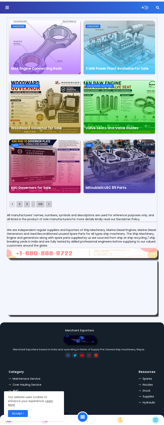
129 (40, 204)
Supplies (148, 396)
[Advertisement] (82, 287)
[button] (158, 8)
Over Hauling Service (27, 385)
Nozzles (148, 385)
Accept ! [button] (18, 413)
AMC (16, 391)
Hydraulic (149, 402)
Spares (147, 379)
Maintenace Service (26, 379)
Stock (146, 391)
